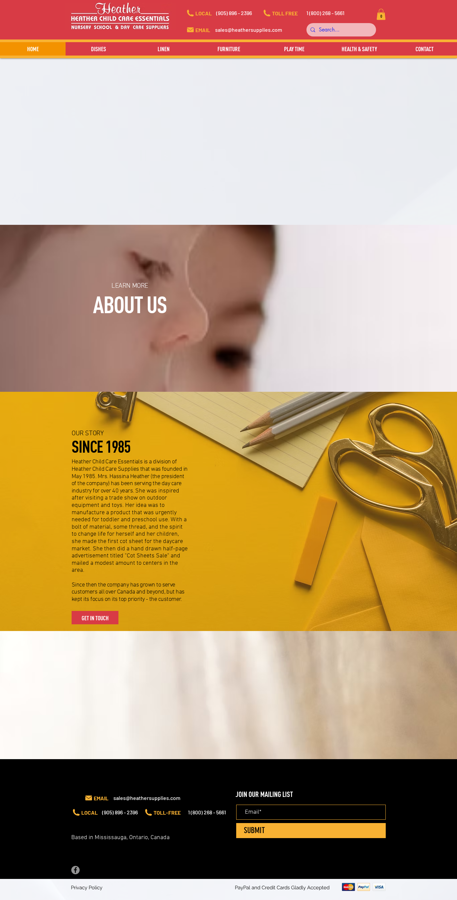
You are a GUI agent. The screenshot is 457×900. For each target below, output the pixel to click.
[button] (240, 13)
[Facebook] (75, 870)
